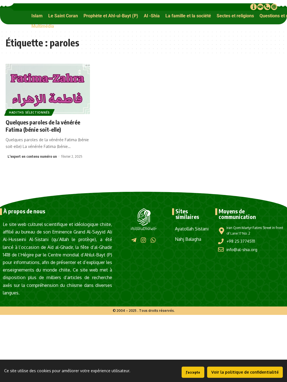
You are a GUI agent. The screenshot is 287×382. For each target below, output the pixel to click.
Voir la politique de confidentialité (245, 372)
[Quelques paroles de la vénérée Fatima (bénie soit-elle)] (48, 89)
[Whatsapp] (153, 240)
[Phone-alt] (267, 7)
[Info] (253, 7)
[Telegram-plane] (134, 240)
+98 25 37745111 (240, 241)
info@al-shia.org (241, 249)
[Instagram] (143, 240)
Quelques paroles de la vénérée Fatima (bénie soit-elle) (43, 126)
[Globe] (274, 7)
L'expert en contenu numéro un (32, 156)
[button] (37, 16)
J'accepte (193, 372)
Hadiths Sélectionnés (29, 112)
